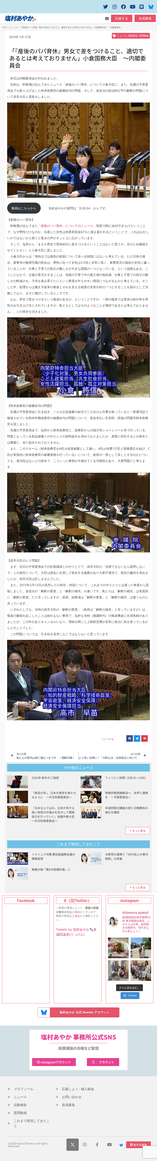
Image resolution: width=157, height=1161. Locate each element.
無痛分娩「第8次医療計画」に (51, 869)
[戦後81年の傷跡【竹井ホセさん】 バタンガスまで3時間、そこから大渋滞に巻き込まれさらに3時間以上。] (141, 970)
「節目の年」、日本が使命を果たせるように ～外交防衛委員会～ (54, 795)
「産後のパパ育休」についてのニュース (65, 226)
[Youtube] (132, 6)
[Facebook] (123, 6)
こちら (76, 915)
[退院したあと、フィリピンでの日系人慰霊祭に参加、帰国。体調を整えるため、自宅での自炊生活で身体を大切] (118, 948)
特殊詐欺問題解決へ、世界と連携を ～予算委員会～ (126, 795)
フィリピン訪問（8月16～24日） (126, 778)
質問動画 (144, 35)
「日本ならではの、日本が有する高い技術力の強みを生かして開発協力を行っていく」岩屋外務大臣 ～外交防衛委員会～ (54, 814)
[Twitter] (105, 6)
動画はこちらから (24, 208)
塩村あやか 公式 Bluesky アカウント (84, 1012)
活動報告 (133, 35)
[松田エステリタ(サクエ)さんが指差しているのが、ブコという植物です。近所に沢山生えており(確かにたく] (141, 948)
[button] (107, 18)
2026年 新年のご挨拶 (45, 778)
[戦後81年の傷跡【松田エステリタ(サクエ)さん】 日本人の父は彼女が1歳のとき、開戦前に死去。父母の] (118, 970)
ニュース (13, 27)
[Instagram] (114, 6)
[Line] (141, 6)
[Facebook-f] (97, 1145)
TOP (4, 27)
